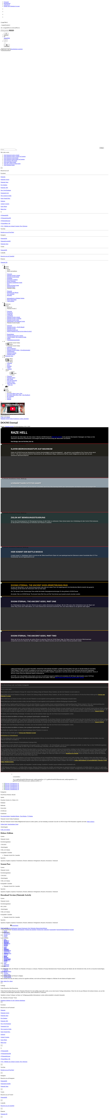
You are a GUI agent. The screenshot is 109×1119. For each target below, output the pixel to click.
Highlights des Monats (12, 292)
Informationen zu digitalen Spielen (15, 298)
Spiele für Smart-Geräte (13, 285)
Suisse (5, 956)
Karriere (9, 397)
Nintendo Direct (11, 377)
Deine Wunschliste (11, 299)
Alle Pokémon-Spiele (9, 165)
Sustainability (52, 929)
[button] (56, 266)
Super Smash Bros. (5, 198)
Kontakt (72, 929)
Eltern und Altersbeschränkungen (9, 928)
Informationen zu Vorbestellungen (9, 735)
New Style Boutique (6, 190)
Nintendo (3, 177)
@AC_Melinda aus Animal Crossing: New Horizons (14, 226)
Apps (8, 364)
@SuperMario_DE (5, 223)
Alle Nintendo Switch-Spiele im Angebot (14, 159)
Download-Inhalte (5, 816)
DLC (8, 284)
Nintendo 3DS (4, 187)
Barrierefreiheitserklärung (62, 929)
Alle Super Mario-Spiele (10, 162)
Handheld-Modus (14, 816)
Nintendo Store (4, 182)
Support (20, 928)
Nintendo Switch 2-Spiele (13, 275)
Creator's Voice (11, 382)
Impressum (25, 928)
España (6, 935)
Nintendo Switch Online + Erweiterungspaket (18, 350)
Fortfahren (8, 971)
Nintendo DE (4, 262)
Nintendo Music (11, 354)
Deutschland (7, 933)
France (5, 936)
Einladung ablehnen (6, 1000)
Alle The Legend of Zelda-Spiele (12, 163)
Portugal (6, 953)
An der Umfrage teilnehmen (18, 1000)
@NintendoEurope (5, 220)
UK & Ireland (7, 959)
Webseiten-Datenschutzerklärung (38, 928)
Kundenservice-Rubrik (72, 753)
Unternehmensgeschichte (13, 340)
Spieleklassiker (11, 351)
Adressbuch (7, 4)
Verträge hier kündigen (30, 929)
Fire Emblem (4, 185)
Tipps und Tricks (11, 383)
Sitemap (9, 399)
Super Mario (4, 206)
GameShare (10, 315)
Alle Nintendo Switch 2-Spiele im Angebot (15, 156)
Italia (5, 939)
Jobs (29, 928)
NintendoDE (4, 238)
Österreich (6, 966)
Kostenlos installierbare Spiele (14, 282)
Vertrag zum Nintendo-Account (27, 732)
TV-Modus (30, 816)
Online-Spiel (4, 824)
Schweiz (6, 970)
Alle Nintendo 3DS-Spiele (10, 160)
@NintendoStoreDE (6, 218)
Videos (9, 367)
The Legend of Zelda (6, 195)
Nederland (6, 964)
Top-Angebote (10, 294)
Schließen (3, 971)
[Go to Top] (54, 402)
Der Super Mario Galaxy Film (14, 393)
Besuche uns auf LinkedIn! (7, 256)
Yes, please (10, 981)
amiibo (8, 338)
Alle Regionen (7, 977)
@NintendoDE (4, 215)
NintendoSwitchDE (6, 241)
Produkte (9, 366)
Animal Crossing (5, 203)
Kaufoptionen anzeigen (17, 49)
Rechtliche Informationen (18, 929)
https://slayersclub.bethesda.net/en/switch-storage (69, 677)
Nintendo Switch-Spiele (13, 277)
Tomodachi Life (5, 193)
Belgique (6, 942)
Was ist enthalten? (11, 348)
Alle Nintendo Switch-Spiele (11, 158)
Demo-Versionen (11, 281)
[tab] (54, 925)
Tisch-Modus (23, 816)
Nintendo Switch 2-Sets (13, 320)
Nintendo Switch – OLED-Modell (15, 327)
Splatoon (3, 201)
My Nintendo (10, 396)
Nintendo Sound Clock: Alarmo (15, 335)
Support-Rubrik (99, 711)
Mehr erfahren (90, 821)
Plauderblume (10, 334)
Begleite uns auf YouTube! (7, 232)
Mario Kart (3, 209)
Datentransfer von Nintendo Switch (16, 321)
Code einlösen (10, 301)
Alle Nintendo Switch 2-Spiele (11, 155)
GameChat (9, 314)
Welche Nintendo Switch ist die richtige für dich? (19, 331)
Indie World (10, 379)
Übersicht (6, 2)
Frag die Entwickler (12, 380)
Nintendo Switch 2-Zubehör (14, 318)
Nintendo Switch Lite (12, 330)
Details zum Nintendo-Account (12, 6)
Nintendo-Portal (11, 287)
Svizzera (6, 973)
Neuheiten (9, 278)
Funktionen (10, 313)
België (5, 931)
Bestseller (9, 295)
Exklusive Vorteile (11, 353)
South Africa (7, 952)
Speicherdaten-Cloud (13, 824)
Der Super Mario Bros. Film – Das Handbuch (18, 395)
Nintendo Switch (5, 179)
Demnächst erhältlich (12, 279)
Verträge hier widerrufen (43, 929)
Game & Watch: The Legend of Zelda (16, 337)
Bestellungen (7, 3)
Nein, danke (4, 981)
